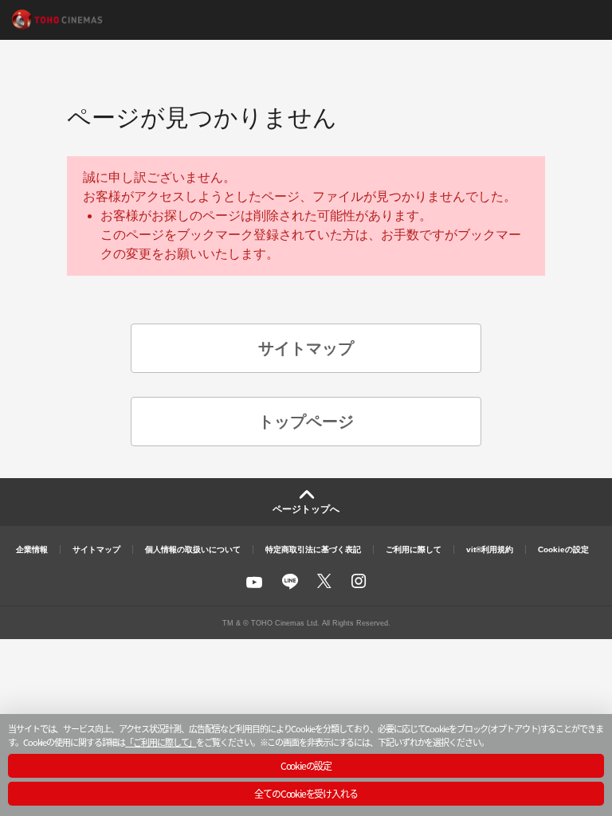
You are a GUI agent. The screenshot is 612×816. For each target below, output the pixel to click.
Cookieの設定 (563, 549)
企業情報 (32, 549)
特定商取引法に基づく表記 (313, 549)
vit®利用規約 (489, 549)
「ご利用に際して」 (160, 742)
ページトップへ (306, 509)
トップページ (306, 421)
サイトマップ (306, 348)
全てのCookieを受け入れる (305, 793)
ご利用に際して (413, 549)
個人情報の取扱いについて (193, 549)
